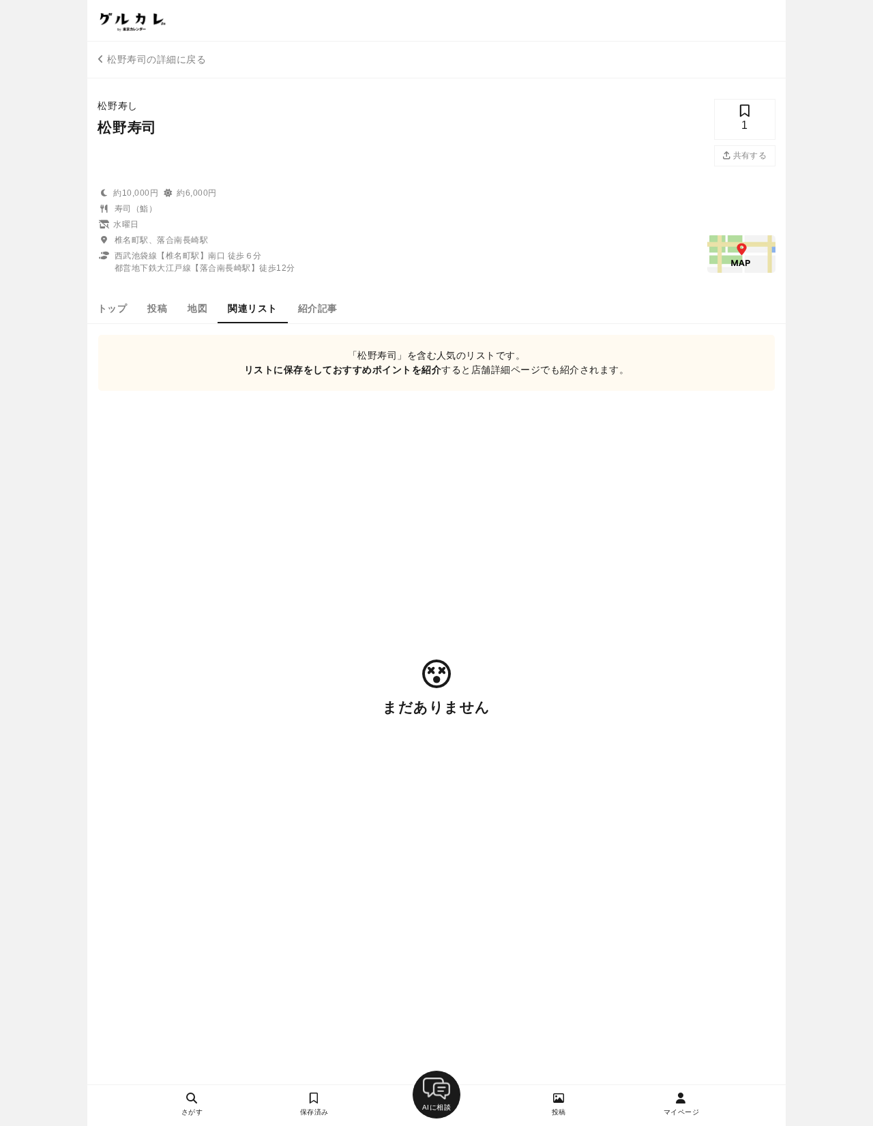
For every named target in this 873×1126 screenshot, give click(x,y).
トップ (112, 308)
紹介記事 (318, 308)
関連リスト (252, 308)
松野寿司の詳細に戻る (156, 59)
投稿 (157, 308)
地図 (197, 308)
